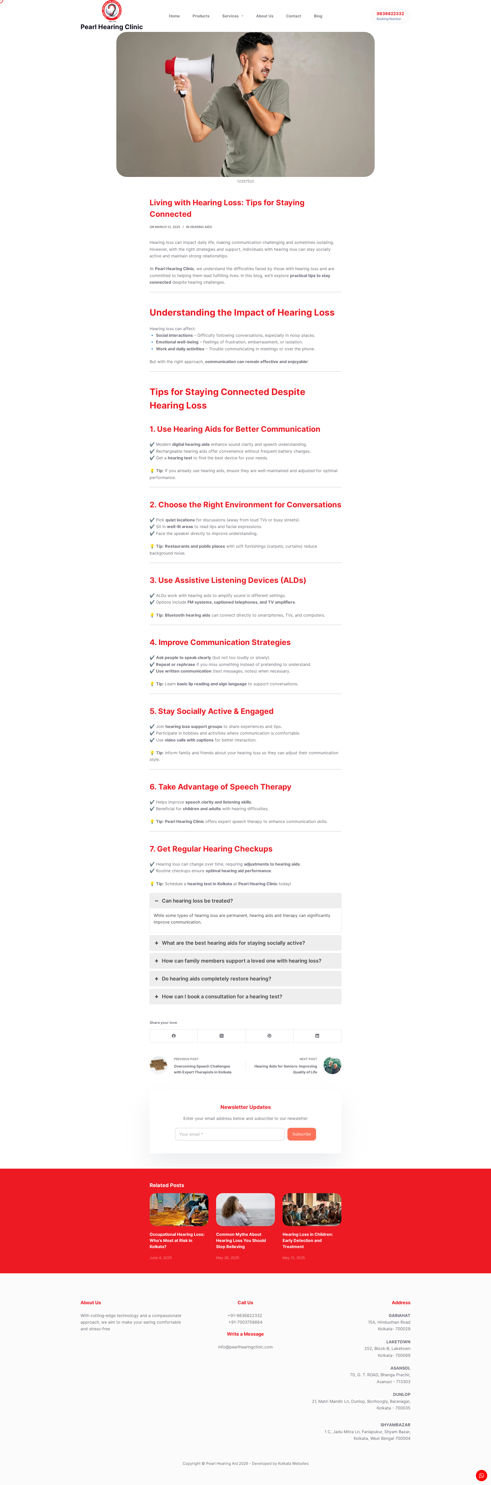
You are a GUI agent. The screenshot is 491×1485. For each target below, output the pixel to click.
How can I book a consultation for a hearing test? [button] (222, 996)
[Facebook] (174, 1036)
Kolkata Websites (293, 1463)
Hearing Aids (201, 227)
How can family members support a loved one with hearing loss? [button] (241, 961)
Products (201, 16)
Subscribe (302, 1134)
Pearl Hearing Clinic (112, 27)
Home (174, 16)
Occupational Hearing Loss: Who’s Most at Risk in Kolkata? (177, 1240)
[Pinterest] (270, 1036)
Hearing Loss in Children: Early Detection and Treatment (308, 1240)
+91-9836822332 (245, 1315)
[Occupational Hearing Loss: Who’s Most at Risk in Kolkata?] (179, 1209)
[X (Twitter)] (222, 1036)
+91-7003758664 (245, 1322)
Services (230, 16)
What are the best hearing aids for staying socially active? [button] (233, 943)
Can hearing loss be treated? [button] (197, 901)
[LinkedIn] (317, 1036)
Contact (293, 16)
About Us (264, 16)
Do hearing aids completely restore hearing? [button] (216, 979)
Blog (318, 16)
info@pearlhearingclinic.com (245, 1346)
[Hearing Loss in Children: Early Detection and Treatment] (312, 1209)
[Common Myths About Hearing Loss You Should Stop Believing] (245, 1209)
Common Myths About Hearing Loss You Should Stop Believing (241, 1240)
